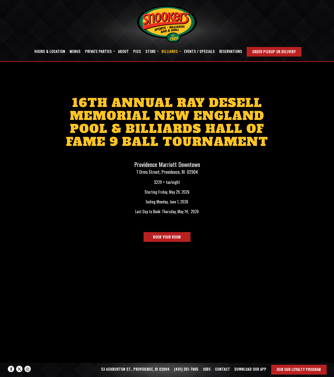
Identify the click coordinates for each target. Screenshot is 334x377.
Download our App (250, 369)
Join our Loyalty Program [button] (299, 369)
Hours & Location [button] (49, 51)
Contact (222, 369)
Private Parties (99, 51)
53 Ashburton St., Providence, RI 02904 (135, 369)
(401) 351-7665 (186, 369)
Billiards (170, 51)
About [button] (123, 51)
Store (151, 51)
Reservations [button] (230, 51)
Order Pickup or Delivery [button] (274, 51)
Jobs (207, 369)
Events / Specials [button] (199, 51)
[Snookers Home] (167, 23)
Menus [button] (75, 51)
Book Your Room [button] (167, 237)
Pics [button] (137, 51)
